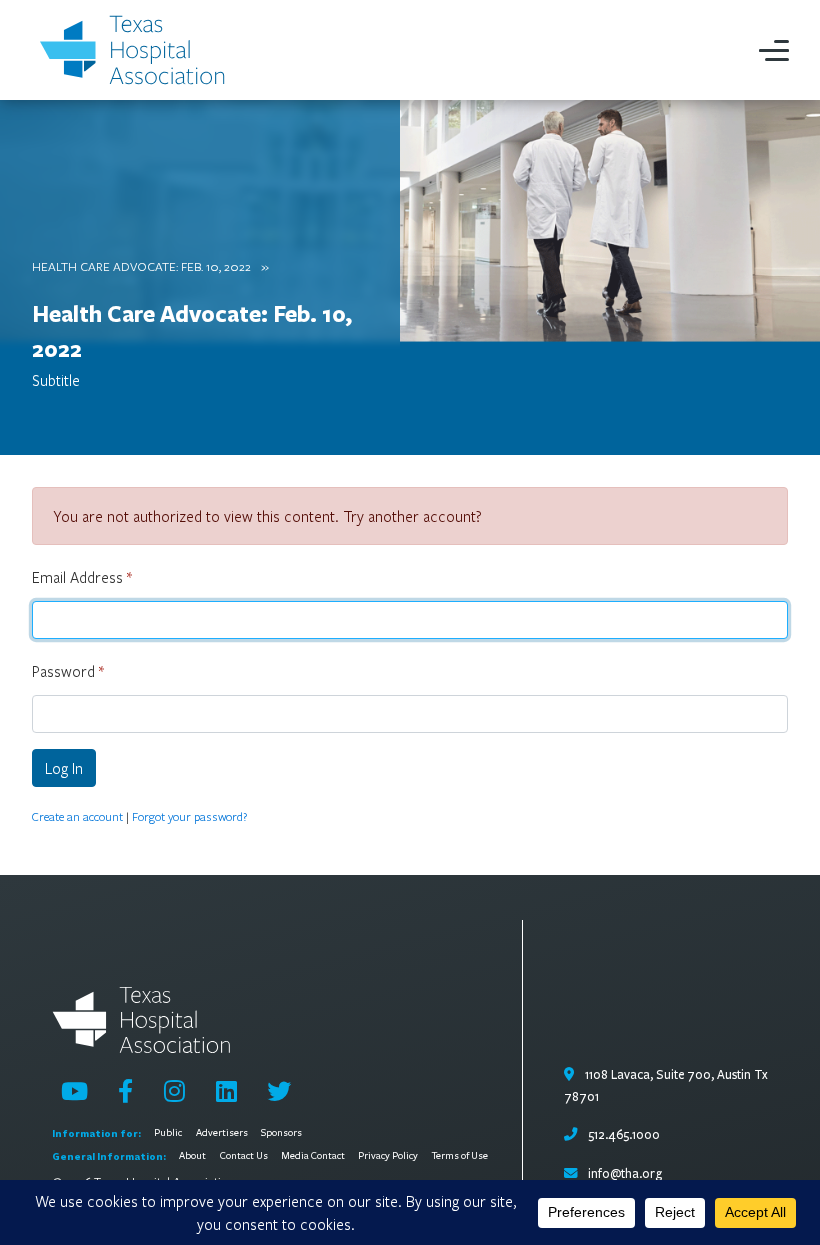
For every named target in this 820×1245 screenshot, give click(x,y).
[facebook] (125, 1091)
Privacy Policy (388, 1156)
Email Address (82, 577)
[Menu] (774, 50)
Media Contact (313, 1156)
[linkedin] (226, 1091)
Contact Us (244, 1156)
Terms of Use (460, 1156)
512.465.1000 (622, 1135)
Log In (64, 768)
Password (68, 671)
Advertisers (222, 1133)
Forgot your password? (189, 816)
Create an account (77, 816)
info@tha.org (625, 1174)
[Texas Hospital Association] (136, 50)
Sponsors (281, 1133)
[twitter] (279, 1091)
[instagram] (174, 1091)
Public (168, 1133)
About (192, 1156)
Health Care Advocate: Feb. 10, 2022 (141, 266)
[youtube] (74, 1091)
